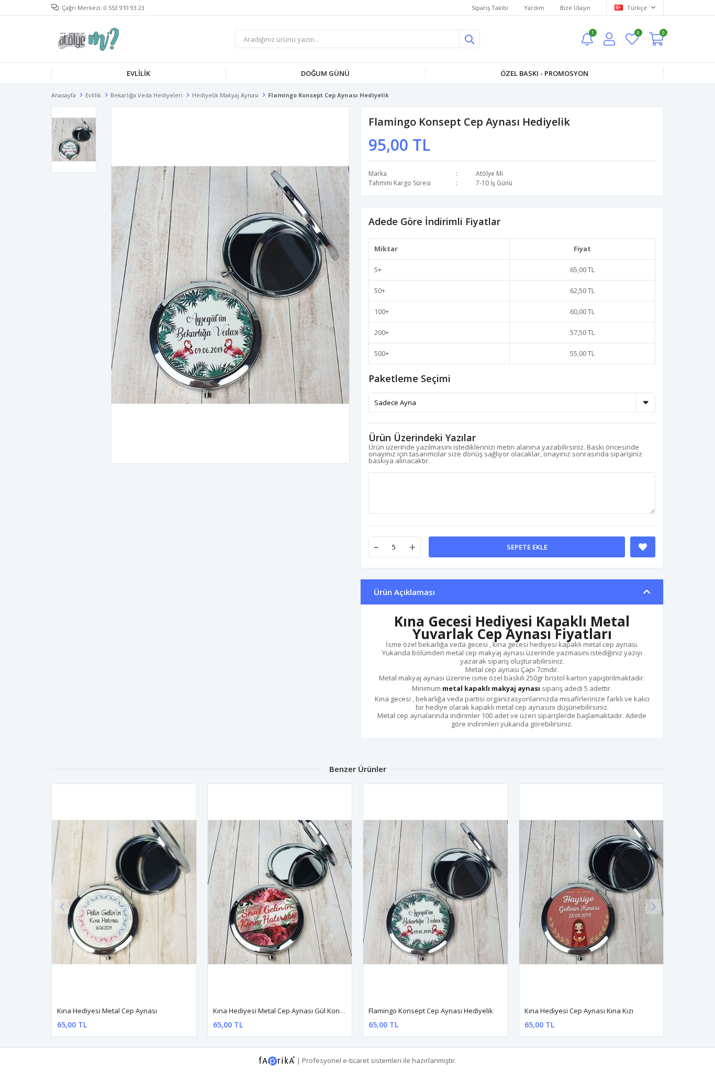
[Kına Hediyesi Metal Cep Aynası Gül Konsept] (280, 892)
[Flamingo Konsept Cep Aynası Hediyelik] (435, 892)
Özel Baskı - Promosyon (544, 73)
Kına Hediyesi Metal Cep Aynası (107, 1010)
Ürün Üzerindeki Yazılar (422, 437)
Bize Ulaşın (575, 8)
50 (378, 290)
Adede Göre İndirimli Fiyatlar (434, 221)
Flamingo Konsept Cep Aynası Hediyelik (430, 1010)
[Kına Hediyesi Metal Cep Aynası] (124, 892)
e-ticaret (356, 1060)
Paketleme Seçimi (409, 378)
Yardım (534, 8)
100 (379, 311)
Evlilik (138, 73)
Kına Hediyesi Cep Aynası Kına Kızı (578, 1010)
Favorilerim (638, 34)
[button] (653, 906)
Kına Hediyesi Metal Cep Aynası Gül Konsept (283, 1010)
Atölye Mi (489, 173)
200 (379, 332)
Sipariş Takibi (490, 8)
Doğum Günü (325, 73)
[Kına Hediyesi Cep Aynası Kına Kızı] (591, 892)
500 (379, 353)
